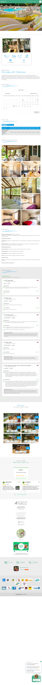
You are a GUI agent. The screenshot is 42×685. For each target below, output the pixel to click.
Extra (2, 134)
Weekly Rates (4, 124)
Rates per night (10, 124)
